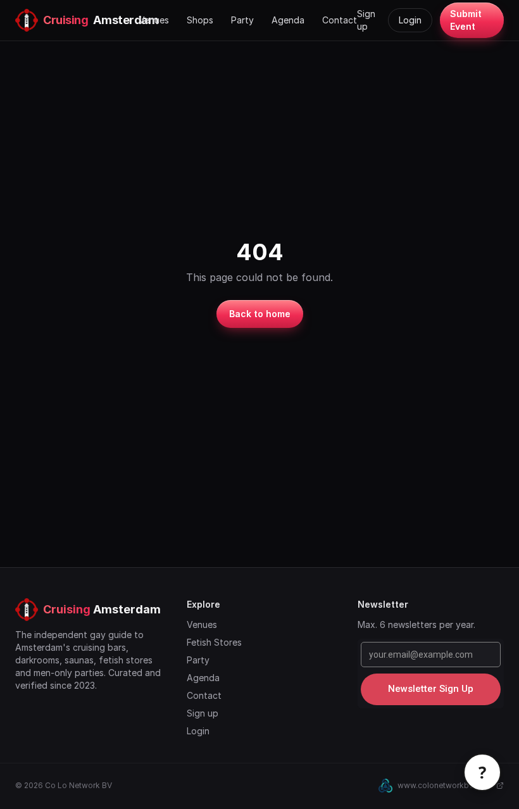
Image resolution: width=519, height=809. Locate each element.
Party (242, 20)
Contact (339, 20)
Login (410, 20)
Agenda (288, 20)
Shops (200, 20)
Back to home (260, 313)
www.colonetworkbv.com (444, 785)
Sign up (366, 20)
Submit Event (466, 20)
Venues (154, 20)
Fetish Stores (214, 642)
